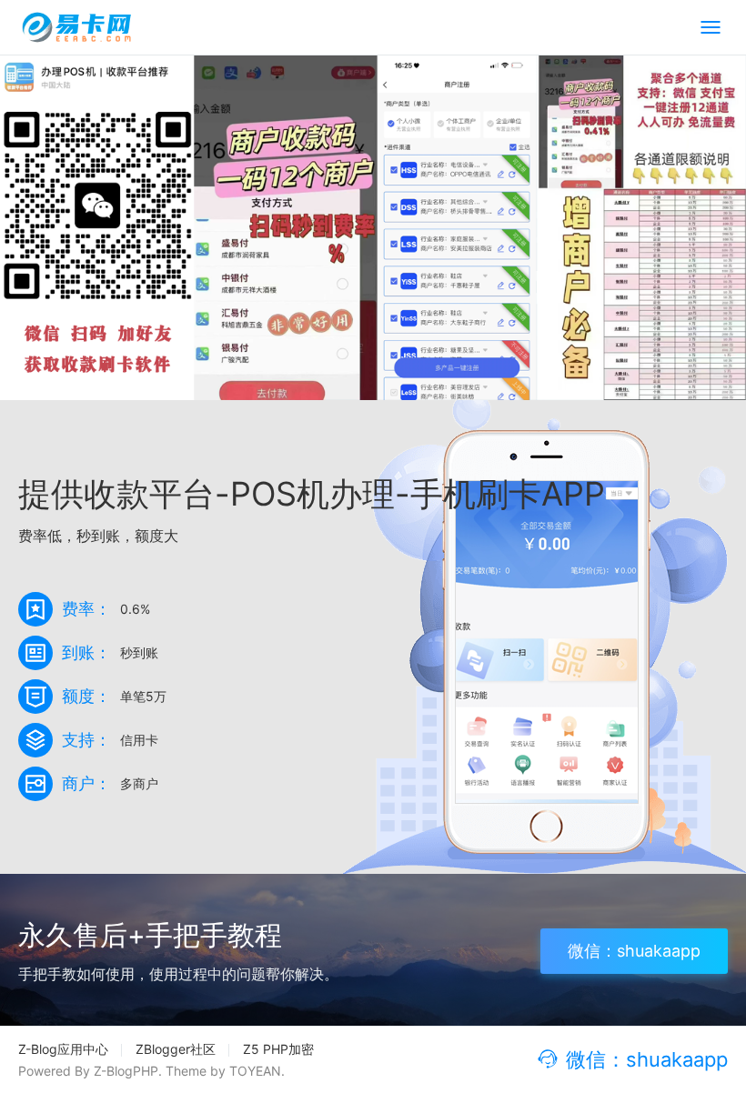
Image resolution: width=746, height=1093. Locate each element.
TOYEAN (255, 1070)
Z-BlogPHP (126, 1070)
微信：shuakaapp (634, 950)
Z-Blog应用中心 (63, 1049)
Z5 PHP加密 (278, 1049)
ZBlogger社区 (176, 1049)
